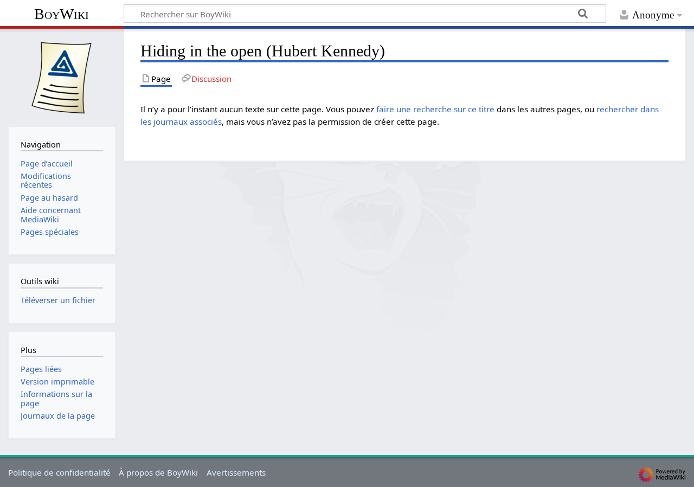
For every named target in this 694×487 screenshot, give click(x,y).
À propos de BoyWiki (158, 472)
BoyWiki (61, 13)
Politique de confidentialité (59, 472)
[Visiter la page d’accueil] (61, 76)
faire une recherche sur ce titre (435, 109)
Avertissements (236, 472)
